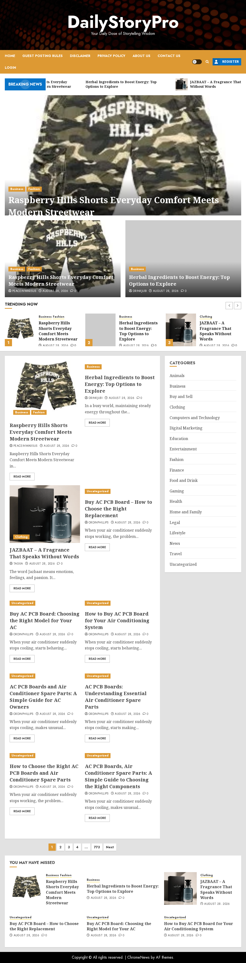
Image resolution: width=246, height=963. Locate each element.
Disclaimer (80, 55)
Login (10, 67)
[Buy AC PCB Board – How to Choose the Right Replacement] (181, 330)
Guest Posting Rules (42, 55)
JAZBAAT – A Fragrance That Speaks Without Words (135, 331)
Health (176, 501)
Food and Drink (184, 480)
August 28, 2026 (55, 291)
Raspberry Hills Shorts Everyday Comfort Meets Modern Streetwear (113, 206)
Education (179, 438)
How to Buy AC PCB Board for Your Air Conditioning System (117, 620)
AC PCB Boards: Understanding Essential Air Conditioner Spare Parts (116, 696)
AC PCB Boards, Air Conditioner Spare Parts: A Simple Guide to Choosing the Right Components (118, 776)
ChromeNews (138, 957)
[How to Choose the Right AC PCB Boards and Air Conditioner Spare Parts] (45, 755)
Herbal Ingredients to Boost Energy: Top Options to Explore (58, 331)
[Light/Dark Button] (197, 61)
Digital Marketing (186, 428)
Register (230, 61)
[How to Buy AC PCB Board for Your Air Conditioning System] (120, 603)
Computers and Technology (195, 417)
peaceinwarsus (24, 291)
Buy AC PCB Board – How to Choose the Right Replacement (219, 330)
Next (110, 847)
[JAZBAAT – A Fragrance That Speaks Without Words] (100, 330)
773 (97, 847)
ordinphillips (99, 523)
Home (10, 55)
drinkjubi (140, 291)
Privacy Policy (111, 55)
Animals (177, 375)
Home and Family (186, 512)
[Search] (207, 61)
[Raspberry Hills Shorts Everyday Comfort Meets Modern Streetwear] (123, 161)
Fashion (34, 189)
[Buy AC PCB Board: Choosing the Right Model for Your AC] (45, 603)
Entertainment (183, 449)
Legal (175, 522)
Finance (177, 470)
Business (16, 189)
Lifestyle (177, 532)
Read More (22, 476)
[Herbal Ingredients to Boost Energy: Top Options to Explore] (183, 258)
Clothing (125, 317)
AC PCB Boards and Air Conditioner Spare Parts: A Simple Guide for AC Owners (43, 696)
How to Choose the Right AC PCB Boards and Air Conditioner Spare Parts (44, 773)
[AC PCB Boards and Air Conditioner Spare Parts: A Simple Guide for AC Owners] (45, 676)
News (175, 543)
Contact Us (169, 55)
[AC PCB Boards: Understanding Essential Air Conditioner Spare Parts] (120, 676)
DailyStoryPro (123, 21)
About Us (141, 55)
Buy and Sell (181, 396)
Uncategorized (210, 319)
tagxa (18, 564)
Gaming (177, 491)
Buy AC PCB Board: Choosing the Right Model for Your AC (45, 620)
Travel (176, 553)
